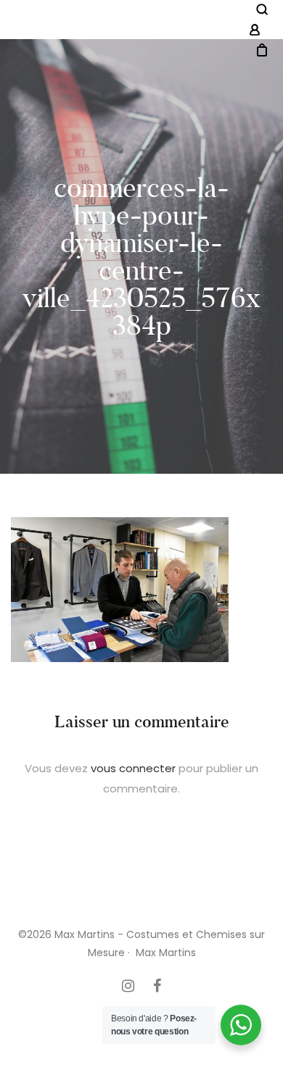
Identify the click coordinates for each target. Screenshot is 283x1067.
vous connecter (133, 768)
